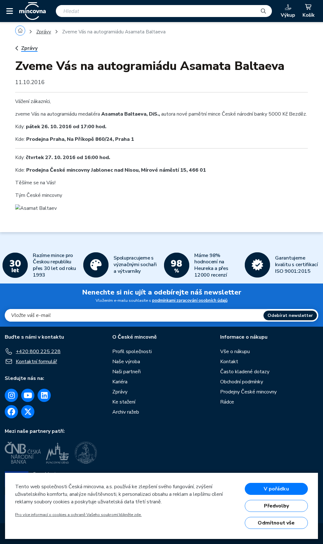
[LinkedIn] (44, 395)
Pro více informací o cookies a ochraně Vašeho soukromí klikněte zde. (78, 515)
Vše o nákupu (235, 351)
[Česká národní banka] (23, 453)
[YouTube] (27, 395)
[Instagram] (11, 395)
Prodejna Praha (45, 139)
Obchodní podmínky (241, 381)
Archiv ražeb (125, 412)
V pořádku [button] (276, 488)
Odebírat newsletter (290, 315)
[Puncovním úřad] (58, 453)
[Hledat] (263, 11)
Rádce (227, 401)
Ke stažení (123, 401)
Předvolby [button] (276, 505)
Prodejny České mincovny (248, 391)
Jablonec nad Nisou (114, 170)
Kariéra (119, 381)
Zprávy (43, 32)
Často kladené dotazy (244, 371)
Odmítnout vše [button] (276, 522)
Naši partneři (126, 371)
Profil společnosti (132, 351)
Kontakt (229, 361)
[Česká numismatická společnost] (87, 453)
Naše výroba (126, 361)
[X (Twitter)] (27, 411)
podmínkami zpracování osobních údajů (189, 300)
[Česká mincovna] (32, 11)
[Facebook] (11, 411)
